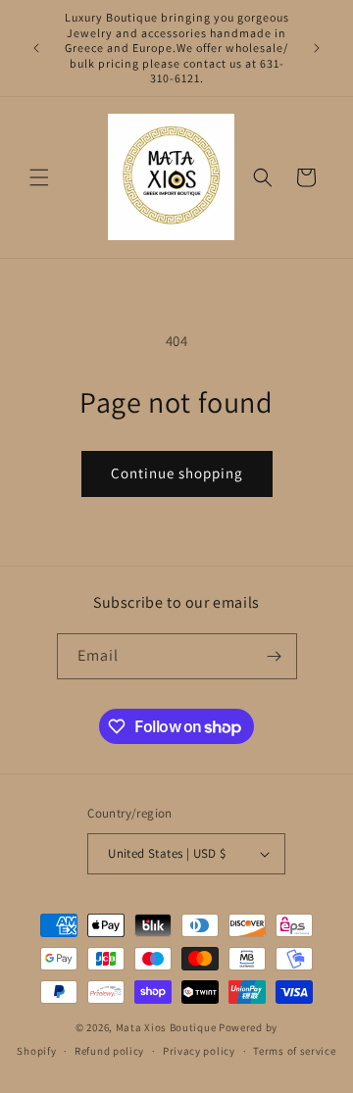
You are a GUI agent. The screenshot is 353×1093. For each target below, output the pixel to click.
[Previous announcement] (36, 48)
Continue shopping (177, 473)
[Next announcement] (316, 48)
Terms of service (294, 1051)
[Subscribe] (274, 656)
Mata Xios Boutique (167, 1027)
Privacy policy (199, 1051)
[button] (39, 177)
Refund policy (109, 1051)
